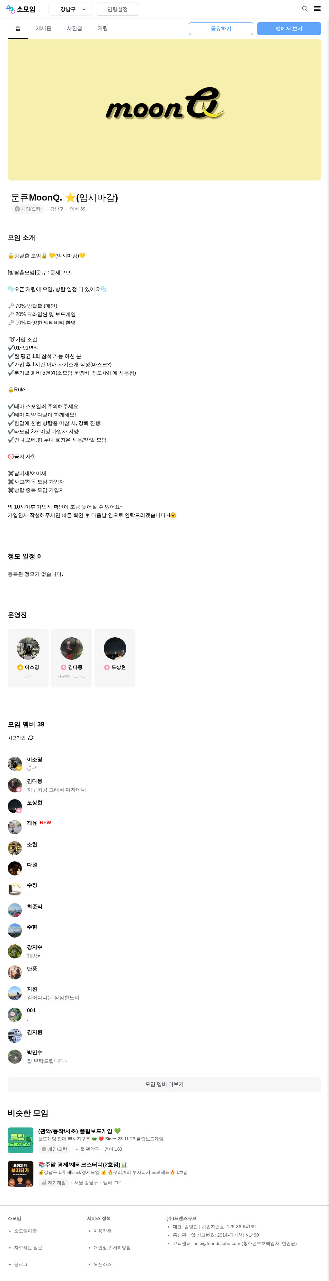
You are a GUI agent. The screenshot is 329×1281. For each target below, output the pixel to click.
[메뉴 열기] (317, 9)
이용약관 (102, 1230)
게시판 (43, 28)
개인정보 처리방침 (112, 1247)
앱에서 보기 (289, 28)
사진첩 (74, 28)
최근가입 (17, 737)
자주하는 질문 (28, 1247)
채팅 (103, 28)
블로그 (21, 1264)
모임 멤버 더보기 (164, 1084)
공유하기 (221, 28)
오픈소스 (102, 1264)
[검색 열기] (305, 8)
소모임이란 (25, 1230)
